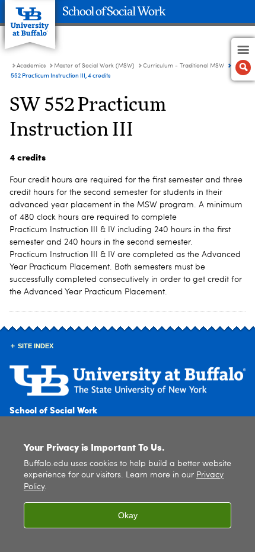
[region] (127, 484)
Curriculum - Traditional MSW (183, 66)
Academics (31, 66)
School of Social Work (113, 12)
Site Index (35, 345)
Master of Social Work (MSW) (94, 66)
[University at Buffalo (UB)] (30, 18)
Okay (128, 515)
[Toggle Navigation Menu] (243, 59)
